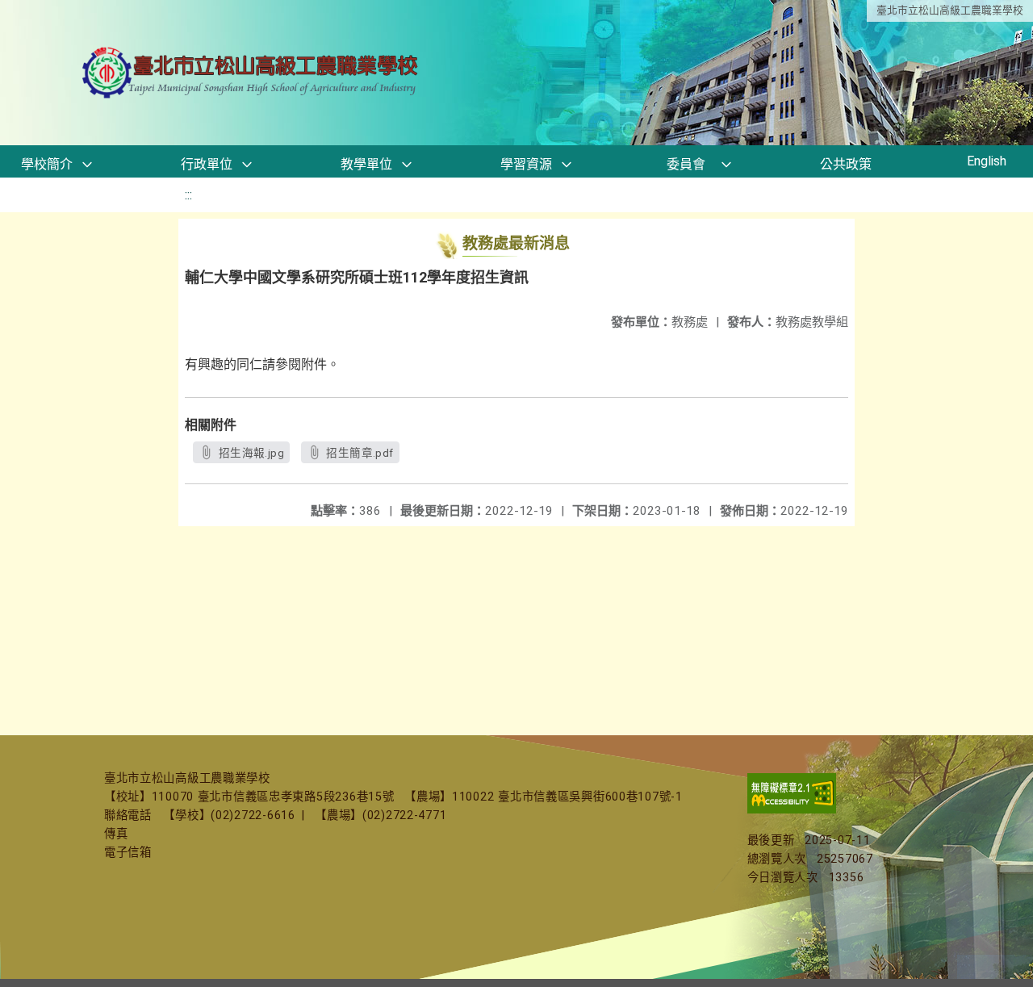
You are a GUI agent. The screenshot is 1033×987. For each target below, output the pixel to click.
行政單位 (206, 164)
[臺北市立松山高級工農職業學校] (251, 73)
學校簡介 (47, 164)
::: (188, 195)
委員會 (686, 164)
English (986, 161)
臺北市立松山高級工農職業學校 (949, 10)
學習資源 (526, 164)
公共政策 (846, 164)
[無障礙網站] (791, 810)
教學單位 (366, 164)
